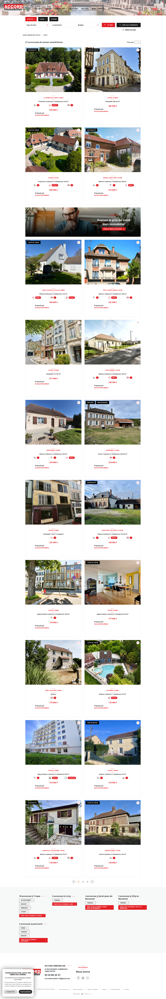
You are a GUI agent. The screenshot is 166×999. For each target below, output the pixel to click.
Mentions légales (93, 989)
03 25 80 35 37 (52, 974)
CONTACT (128, 9)
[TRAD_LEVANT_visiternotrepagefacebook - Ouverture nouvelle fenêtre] (78, 977)
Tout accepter (25, 992)
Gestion (85, 9)
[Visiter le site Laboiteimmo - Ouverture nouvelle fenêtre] (87, 994)
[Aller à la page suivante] (92, 881)
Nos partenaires (78, 989)
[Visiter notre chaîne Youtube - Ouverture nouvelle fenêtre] (83, 977)
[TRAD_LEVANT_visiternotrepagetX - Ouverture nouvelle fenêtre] (87, 977)
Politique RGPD (115, 989)
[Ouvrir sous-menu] (104, 8)
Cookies (126, 989)
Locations (73, 9)
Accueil (38, 9)
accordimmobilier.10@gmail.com (57, 978)
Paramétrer (11, 992)
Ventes (48, 9)
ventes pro (60, 9)
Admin (104, 989)
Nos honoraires (64, 989)
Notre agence (114, 9)
